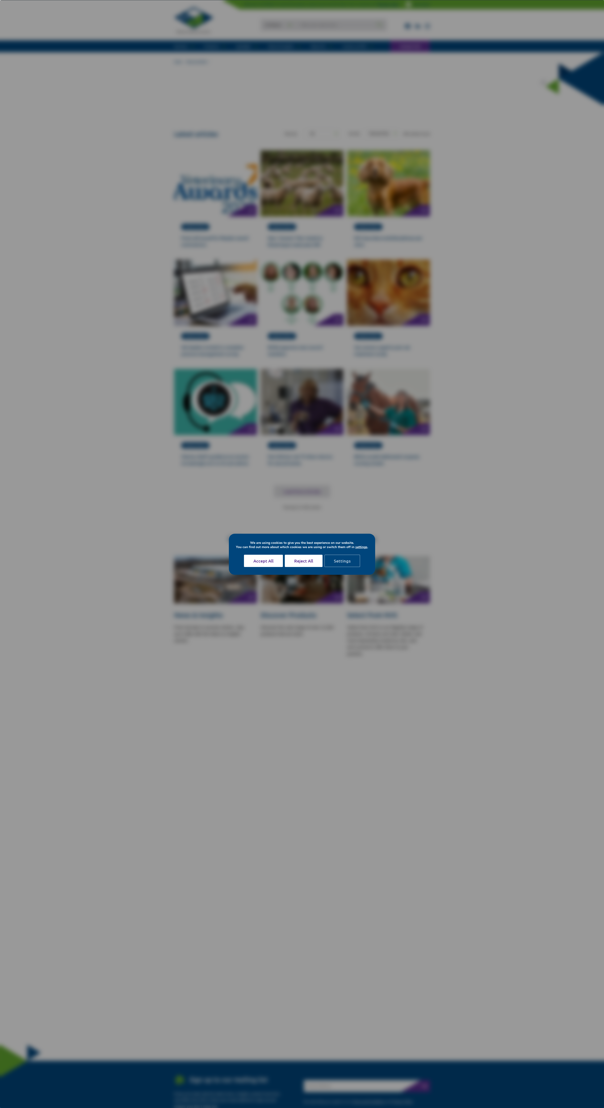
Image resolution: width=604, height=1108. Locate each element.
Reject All (303, 560)
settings (361, 547)
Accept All (263, 560)
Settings (342, 560)
